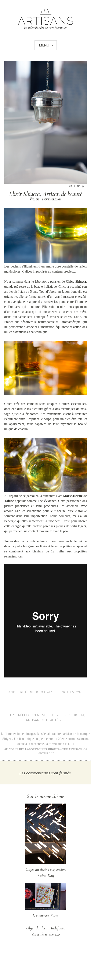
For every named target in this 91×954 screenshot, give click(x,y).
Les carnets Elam (45, 915)
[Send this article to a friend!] (71, 186)
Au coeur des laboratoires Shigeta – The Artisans (43, 749)
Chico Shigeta (76, 281)
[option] (45, 122)
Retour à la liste (47, 692)
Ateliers (34, 199)
